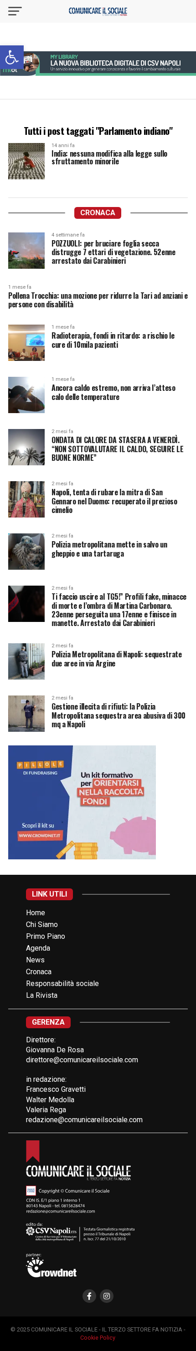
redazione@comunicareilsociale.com (84, 1119)
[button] (12, 57)
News (35, 960)
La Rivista (41, 995)
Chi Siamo (42, 924)
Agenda (38, 948)
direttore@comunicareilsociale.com (82, 1059)
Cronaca (39, 971)
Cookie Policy (97, 1337)
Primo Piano (45, 936)
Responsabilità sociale (62, 983)
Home (35, 912)
